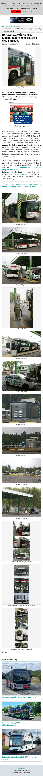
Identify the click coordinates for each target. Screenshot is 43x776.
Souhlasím (16, 11)
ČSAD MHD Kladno (22, 174)
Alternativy (17, 26)
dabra (28, 44)
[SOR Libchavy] (21, 20)
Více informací (27, 11)
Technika (9, 26)
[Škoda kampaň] (21, 116)
